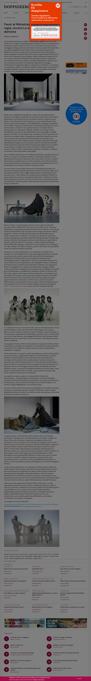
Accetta (79, 678)
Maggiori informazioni (38, 679)
